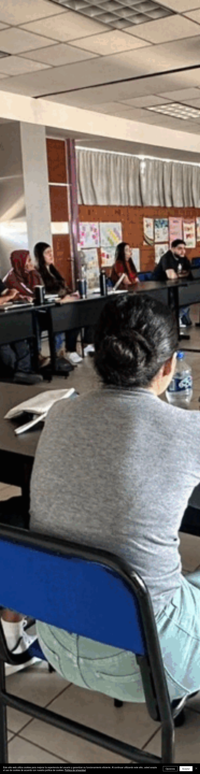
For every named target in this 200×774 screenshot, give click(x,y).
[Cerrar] (196, 769)
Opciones (170, 768)
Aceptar (186, 768)
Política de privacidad (75, 770)
